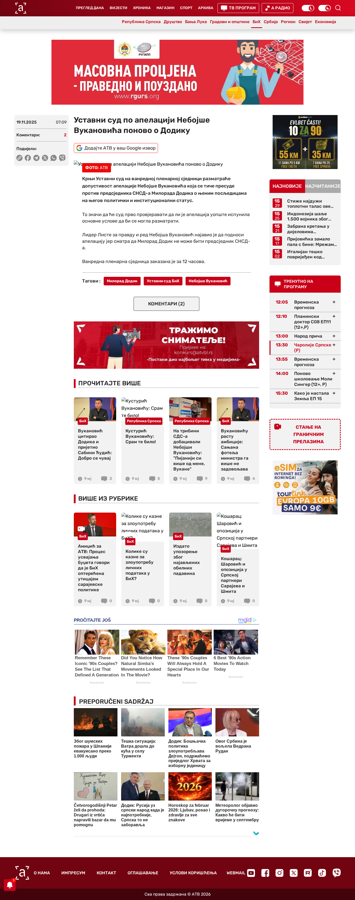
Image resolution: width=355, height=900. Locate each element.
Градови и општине (229, 21)
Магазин (165, 8)
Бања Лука (196, 21)
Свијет (305, 21)
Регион (288, 21)
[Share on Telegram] (36, 158)
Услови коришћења (193, 872)
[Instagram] (279, 873)
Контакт (106, 872)
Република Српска (141, 21)
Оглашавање (143, 872)
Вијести (118, 8)
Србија (271, 21)
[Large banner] (177, 72)
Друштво (173, 21)
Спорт (186, 8)
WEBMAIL (236, 872)
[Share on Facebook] (28, 158)
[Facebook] (265, 873)
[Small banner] (305, 142)
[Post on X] (45, 158)
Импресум (73, 872)
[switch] (308, 8)
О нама (42, 872)
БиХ (257, 21)
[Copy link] (19, 158)
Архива (205, 8)
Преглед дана (90, 8)
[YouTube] (251, 873)
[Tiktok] (322, 873)
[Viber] (336, 872)
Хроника (142, 8)
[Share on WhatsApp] (53, 158)
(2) (166, 304)
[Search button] (338, 8)
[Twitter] (294, 873)
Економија (325, 21)
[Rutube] (308, 873)
